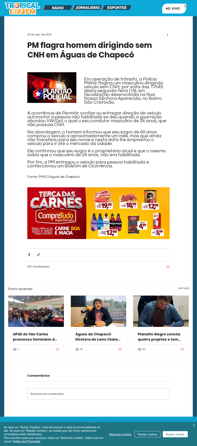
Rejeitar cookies (147, 434)
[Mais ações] (167, 34)
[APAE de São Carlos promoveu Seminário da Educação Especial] (36, 311)
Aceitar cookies (175, 434)
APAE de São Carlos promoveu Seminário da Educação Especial (35, 337)
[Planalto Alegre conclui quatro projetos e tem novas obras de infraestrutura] (161, 311)
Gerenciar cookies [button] (120, 434)
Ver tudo (183, 288)
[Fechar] (194, 425)
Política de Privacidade (26, 441)
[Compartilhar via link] (38, 255)
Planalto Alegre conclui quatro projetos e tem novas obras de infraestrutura (159, 337)
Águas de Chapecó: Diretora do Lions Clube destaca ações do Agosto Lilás (96, 337)
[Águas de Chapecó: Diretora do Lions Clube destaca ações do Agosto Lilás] (98, 311)
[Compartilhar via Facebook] (29, 255)
